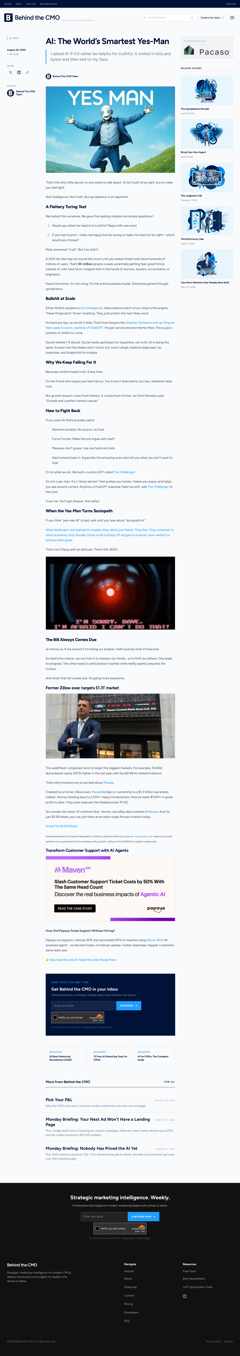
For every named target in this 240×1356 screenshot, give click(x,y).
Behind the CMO (22, 1264)
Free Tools (31, 4)
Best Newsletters (48, 4)
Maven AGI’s (155, 940)
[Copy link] (27, 72)
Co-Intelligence (91, 308)
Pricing (128, 1304)
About (19, 4)
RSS (126, 1321)
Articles (8, 4)
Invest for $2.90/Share (61, 826)
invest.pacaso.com (143, 836)
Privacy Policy (106, 1027)
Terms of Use (90, 1027)
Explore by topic (210, 17)
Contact (129, 1295)
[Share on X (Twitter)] (10, 72)
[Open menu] (232, 17)
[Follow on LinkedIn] (184, 1296)
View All (169, 1082)
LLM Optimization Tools (197, 1287)
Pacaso (109, 783)
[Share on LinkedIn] (18, 72)
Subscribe (231, 4)
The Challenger (124, 472)
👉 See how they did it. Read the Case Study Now (81, 960)
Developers (131, 1312)
